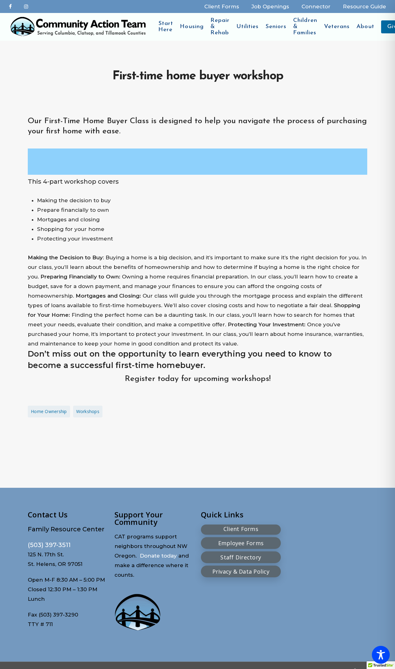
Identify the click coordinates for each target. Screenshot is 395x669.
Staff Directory (240, 557)
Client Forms (240, 529)
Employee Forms (241, 543)
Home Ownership (49, 411)
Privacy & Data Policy (240, 571)
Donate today (158, 556)
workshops (87, 411)
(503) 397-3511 (49, 545)
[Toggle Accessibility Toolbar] (380, 654)
